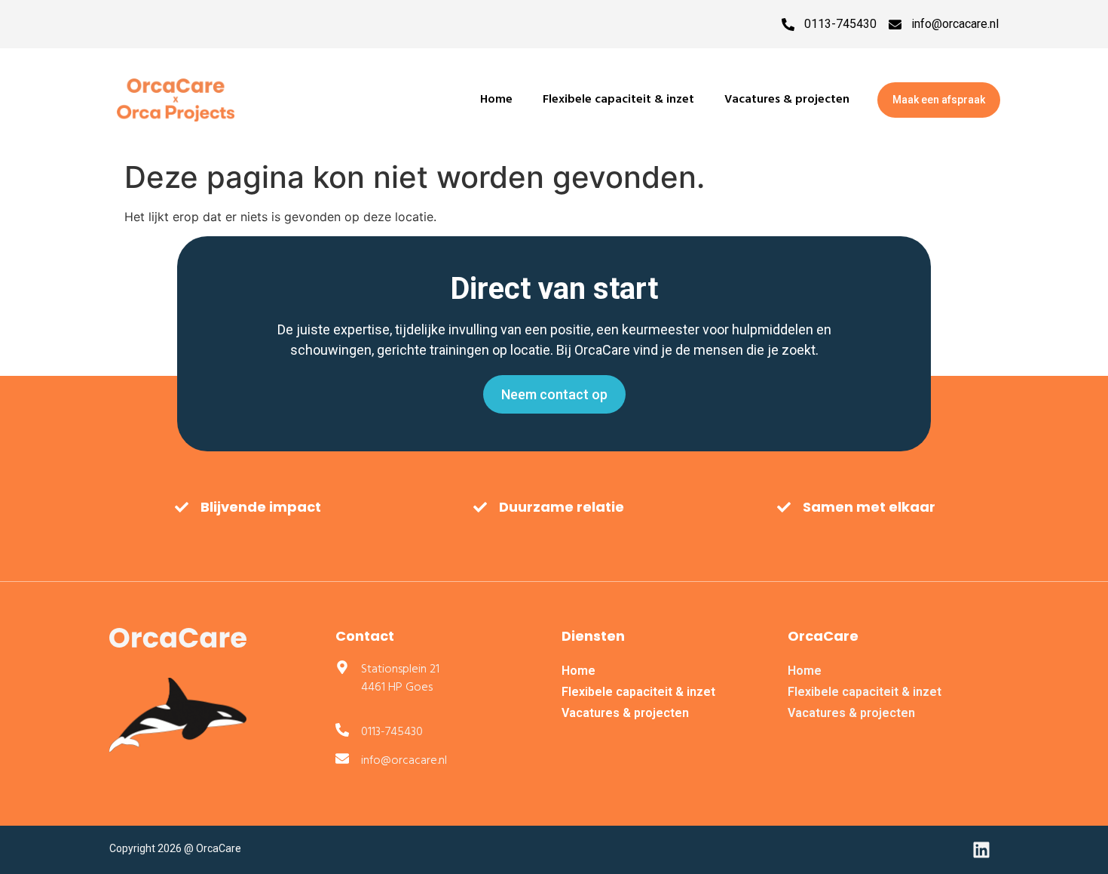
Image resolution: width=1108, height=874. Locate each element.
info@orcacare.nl (955, 24)
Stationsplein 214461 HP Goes (400, 678)
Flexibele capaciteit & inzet (618, 99)
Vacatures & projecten (786, 99)
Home (496, 99)
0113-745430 (840, 24)
